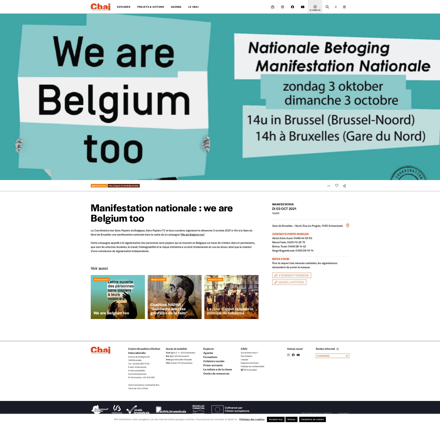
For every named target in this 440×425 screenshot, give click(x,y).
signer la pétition (291, 282)
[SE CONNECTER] (315, 7)
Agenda (176, 6)
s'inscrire (323, 355)
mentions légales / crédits (316, 413)
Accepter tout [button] (276, 419)
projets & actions (150, 6)
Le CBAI (193, 6)
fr (336, 7)
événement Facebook (294, 275)
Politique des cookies (252, 419)
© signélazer (343, 413)
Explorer (123, 6)
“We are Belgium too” (192, 234)
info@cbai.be (140, 367)
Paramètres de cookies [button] (312, 419)
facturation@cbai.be (137, 373)
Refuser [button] (291, 419)
